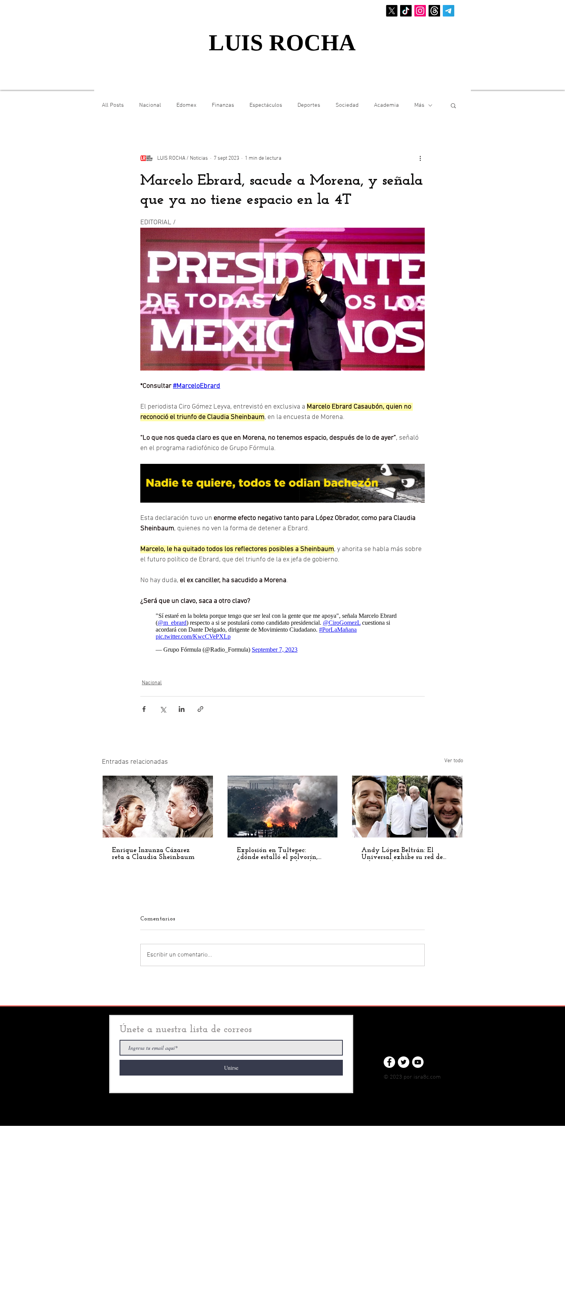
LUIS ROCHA (282, 42)
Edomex (186, 105)
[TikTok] (406, 11)
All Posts (113, 105)
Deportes (308, 105)
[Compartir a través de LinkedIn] (181, 709)
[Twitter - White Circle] (403, 1062)
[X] (391, 11)
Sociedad (347, 105)
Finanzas (223, 105)
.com (435, 1077)
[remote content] (282, 632)
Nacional (150, 105)
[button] (453, 105)
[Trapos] (434, 11)
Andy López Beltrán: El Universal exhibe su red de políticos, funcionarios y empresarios (402, 854)
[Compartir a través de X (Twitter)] (162, 709)
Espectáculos (265, 105)
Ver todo (453, 761)
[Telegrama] (448, 11)
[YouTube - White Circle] (418, 1062)
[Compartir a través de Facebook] (144, 709)
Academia (386, 105)
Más (419, 105)
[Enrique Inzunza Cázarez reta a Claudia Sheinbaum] (158, 806)
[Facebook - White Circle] (389, 1062)
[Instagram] (420, 11)
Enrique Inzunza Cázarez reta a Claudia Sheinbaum (153, 854)
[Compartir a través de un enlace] (200, 709)
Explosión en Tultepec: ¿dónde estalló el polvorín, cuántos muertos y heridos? (279, 854)
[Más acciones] (420, 158)
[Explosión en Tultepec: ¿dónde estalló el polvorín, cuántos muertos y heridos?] (283, 806)
